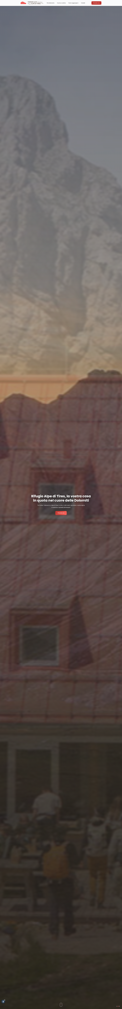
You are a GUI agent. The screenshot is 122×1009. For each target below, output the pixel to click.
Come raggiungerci (73, 3)
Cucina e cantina (61, 3)
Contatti (83, 3)
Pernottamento (50, 3)
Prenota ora (96, 3)
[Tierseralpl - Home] (32, 2)
